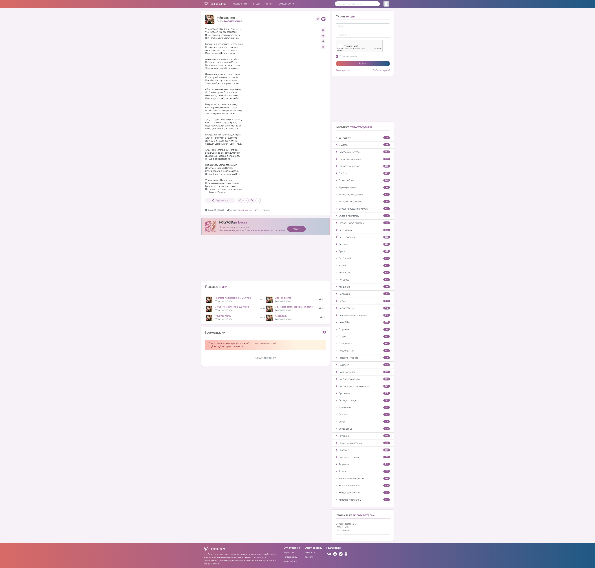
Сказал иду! (281, 315)
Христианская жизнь (363, 499)
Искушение (363, 272)
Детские (363, 244)
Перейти (296, 228)
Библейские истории (363, 152)
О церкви (363, 336)
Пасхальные (363, 343)
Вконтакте (310, 552)
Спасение (363, 450)
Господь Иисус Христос (363, 223)
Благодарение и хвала (363, 159)
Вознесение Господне (363, 201)
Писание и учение (363, 357)
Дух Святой (363, 258)
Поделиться (222, 200)
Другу (363, 251)
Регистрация (343, 70)
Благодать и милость (363, 166)
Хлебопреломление (363, 492)
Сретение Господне (363, 457)
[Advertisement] (265, 259)
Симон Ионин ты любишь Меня (232, 306)
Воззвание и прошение (363, 194)
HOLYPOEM (227, 222)
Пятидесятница (363, 400)
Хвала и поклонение (363, 485)
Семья (363, 421)
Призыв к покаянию (363, 379)
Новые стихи (240, 3)
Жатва (363, 265)
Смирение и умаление (363, 443)
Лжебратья (363, 294)
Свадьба (363, 414)
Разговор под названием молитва (233, 297)
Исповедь (363, 279)
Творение (363, 464)
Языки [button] (268, 3)
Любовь (363, 301)
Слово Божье (363, 428)
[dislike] (252, 200)
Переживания (363, 350)
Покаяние (363, 365)
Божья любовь (363, 180)
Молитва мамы (223, 315)
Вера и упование (363, 187)
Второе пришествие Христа (363, 208)
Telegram (309, 556)
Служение (363, 436)
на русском (289, 552)
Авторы (256, 3)
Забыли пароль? (381, 70)
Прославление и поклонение (363, 386)
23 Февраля (363, 137)
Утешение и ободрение (363, 478)
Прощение (363, 393)
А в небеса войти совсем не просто (294, 306)
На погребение (363, 308)
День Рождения (363, 237)
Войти (363, 63)
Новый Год (363, 322)
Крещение (363, 286)
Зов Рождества (283, 297)
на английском (290, 561)
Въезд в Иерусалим (363, 215)
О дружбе (363, 329)
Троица (363, 471)
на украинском (290, 556)
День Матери (363, 230)
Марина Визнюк (233, 21)
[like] (240, 200)
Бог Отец (363, 173)
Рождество (363, 407)
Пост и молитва (363, 372)
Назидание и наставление (363, 315)
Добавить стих (286, 3)
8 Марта (363, 144)
